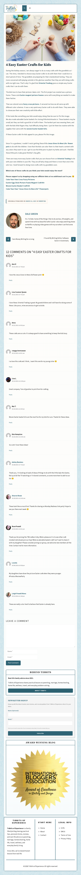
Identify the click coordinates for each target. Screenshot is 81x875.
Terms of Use (66, 835)
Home (42, 828)
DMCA (63, 831)
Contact (43, 835)
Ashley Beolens (17, 462)
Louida (14, 563)
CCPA (63, 828)
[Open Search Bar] (24, 8)
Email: (10, 719)
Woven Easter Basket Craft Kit (18, 186)
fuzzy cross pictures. (31, 104)
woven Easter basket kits (37, 129)
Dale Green (31, 214)
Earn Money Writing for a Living (23, 239)
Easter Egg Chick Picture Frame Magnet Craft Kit (25, 183)
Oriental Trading (45, 83)
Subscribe (40, 733)
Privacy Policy (66, 838)
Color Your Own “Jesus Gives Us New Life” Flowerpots (27, 189)
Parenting (42, 201)
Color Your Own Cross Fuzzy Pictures (20, 179)
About (42, 831)
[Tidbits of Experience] (13, 8)
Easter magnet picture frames (32, 95)
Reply (10, 280)
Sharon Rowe (17, 496)
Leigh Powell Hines (19, 593)
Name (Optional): (13, 711)
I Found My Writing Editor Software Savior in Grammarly (56, 239)
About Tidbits (40, 691)
